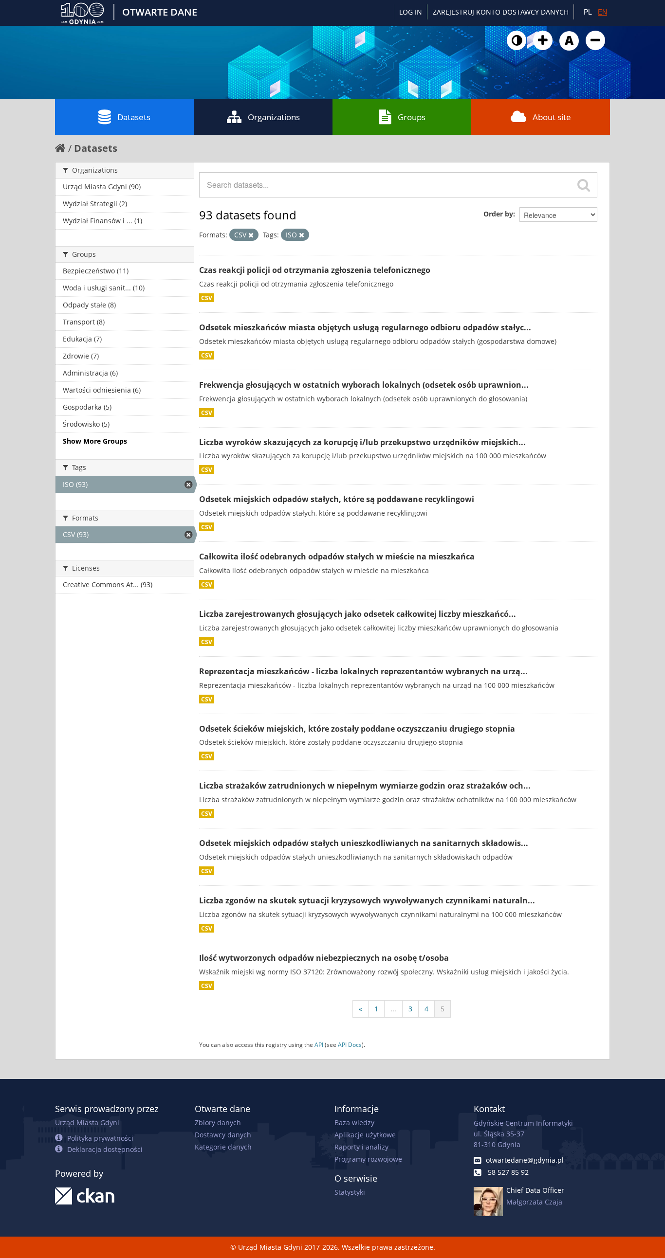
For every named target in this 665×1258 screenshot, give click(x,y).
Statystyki (349, 1192)
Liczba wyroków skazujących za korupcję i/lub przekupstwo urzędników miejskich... (362, 442)
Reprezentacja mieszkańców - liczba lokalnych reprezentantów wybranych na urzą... (363, 671)
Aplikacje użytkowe (365, 1134)
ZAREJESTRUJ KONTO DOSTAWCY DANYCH (501, 12)
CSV (206, 298)
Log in (410, 12)
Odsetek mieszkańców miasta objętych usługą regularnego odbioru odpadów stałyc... (365, 327)
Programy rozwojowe (368, 1159)
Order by (498, 213)
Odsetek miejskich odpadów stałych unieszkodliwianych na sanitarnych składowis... (363, 843)
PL (588, 12)
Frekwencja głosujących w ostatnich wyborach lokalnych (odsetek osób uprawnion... (364, 384)
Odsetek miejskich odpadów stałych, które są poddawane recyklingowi (336, 499)
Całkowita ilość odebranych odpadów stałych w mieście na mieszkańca (337, 556)
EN (602, 12)
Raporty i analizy (361, 1146)
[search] (583, 185)
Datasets (133, 117)
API (318, 1044)
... (393, 1008)
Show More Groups (95, 441)
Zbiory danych (218, 1122)
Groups (411, 117)
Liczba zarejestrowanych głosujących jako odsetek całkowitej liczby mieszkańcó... (357, 614)
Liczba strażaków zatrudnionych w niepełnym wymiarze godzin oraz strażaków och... (365, 785)
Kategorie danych (223, 1146)
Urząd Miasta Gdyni (87, 1122)
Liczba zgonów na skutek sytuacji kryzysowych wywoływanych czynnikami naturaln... (367, 900)
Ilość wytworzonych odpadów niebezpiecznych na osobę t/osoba (324, 957)
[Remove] (251, 235)
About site (552, 117)
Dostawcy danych (223, 1134)
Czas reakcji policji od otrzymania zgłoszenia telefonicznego (314, 270)
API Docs (350, 1044)
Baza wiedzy (354, 1122)
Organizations (274, 117)
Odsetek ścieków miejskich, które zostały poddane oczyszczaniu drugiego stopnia (357, 728)
